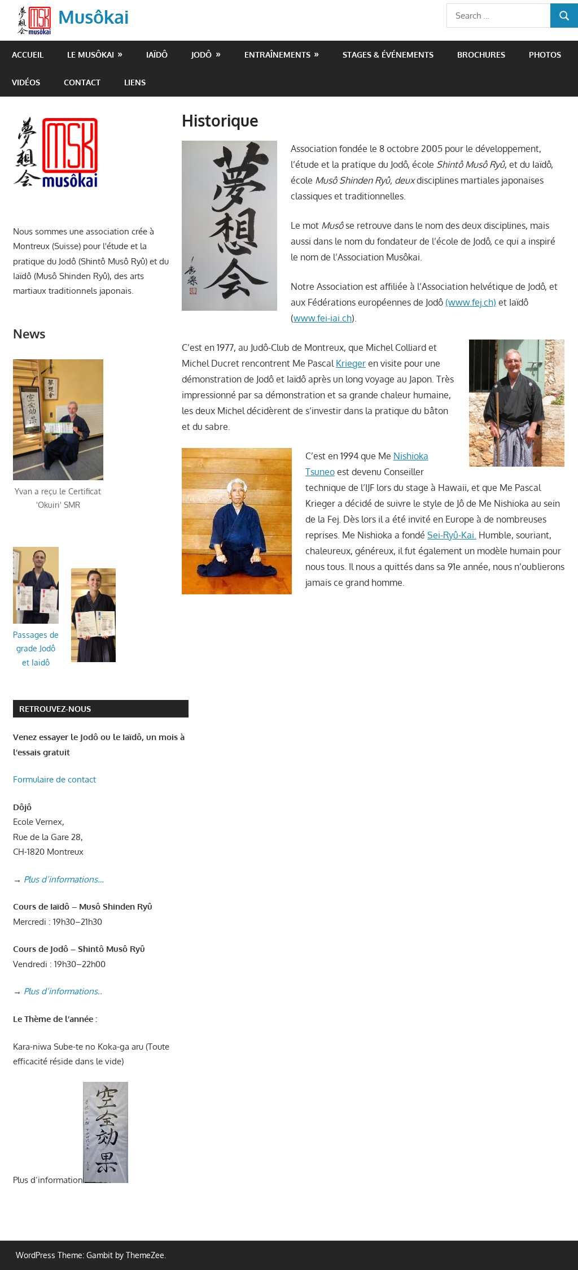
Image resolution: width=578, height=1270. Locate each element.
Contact (82, 82)
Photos (545, 54)
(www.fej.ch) (470, 302)
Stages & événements (388, 54)
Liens (135, 82)
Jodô (201, 54)
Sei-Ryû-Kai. (451, 535)
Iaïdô (157, 54)
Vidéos (26, 82)
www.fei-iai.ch (323, 318)
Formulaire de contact (54, 779)
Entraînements (277, 54)
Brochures (481, 54)
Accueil (27, 54)
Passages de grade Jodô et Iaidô (36, 648)
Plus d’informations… (64, 879)
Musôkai (93, 16)
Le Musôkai (90, 54)
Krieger (351, 363)
